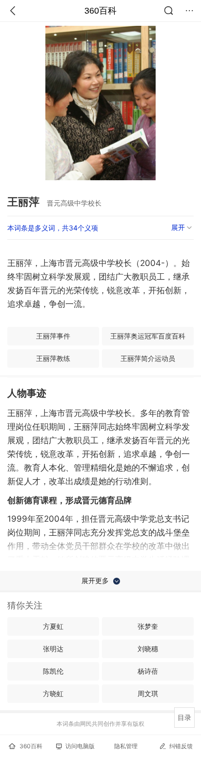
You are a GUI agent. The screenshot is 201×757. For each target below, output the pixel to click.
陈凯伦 (53, 671)
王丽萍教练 (53, 358)
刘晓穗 (148, 648)
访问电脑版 (80, 746)
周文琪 (148, 693)
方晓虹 (53, 693)
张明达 (53, 648)
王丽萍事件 (53, 336)
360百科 (100, 11)
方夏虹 (53, 626)
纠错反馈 (181, 746)
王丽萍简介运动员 (148, 358)
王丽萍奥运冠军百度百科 (147, 336)
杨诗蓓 (148, 671)
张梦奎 (148, 626)
